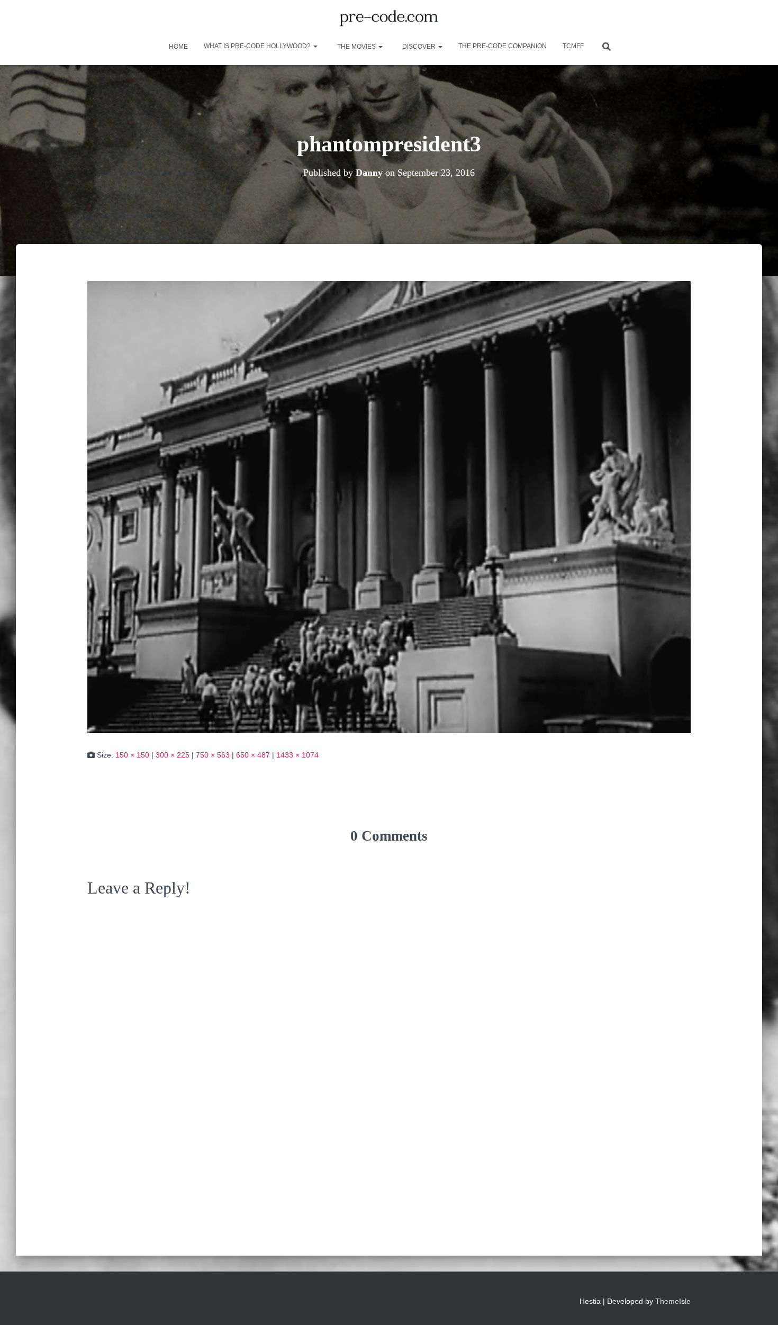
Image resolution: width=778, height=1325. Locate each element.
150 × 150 (132, 755)
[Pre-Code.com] (388, 18)
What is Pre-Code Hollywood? (258, 46)
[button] (315, 46)
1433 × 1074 (297, 755)
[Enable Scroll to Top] (757, 1304)
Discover (419, 46)
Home (177, 46)
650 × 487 (253, 755)
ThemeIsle (673, 1301)
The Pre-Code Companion (502, 46)
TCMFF (573, 46)
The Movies (356, 46)
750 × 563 (213, 755)
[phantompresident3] (389, 506)
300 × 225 (172, 755)
